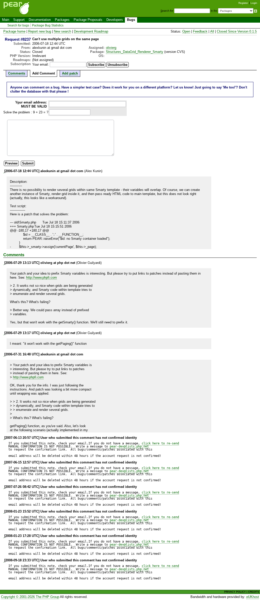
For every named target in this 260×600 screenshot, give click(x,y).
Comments (16, 73)
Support (19, 20)
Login (254, 3)
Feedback (200, 31)
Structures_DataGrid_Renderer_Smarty (134, 52)
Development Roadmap (91, 31)
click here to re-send (160, 443)
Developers (114, 20)
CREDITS (253, 591)
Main (5, 20)
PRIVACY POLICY (235, 591)
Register (243, 3)
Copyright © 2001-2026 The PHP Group (30, 597)
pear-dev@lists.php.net (129, 446)
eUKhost (252, 597)
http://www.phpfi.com (41, 277)
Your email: (40, 64)
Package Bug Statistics (47, 25)
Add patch (70, 73)
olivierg (111, 48)
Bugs (131, 20)
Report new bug (39, 31)
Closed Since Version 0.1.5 (237, 31)
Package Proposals (88, 20)
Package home (14, 31)
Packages (62, 20)
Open (186, 31)
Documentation (40, 20)
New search (62, 31)
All (212, 31)
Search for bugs (18, 25)
